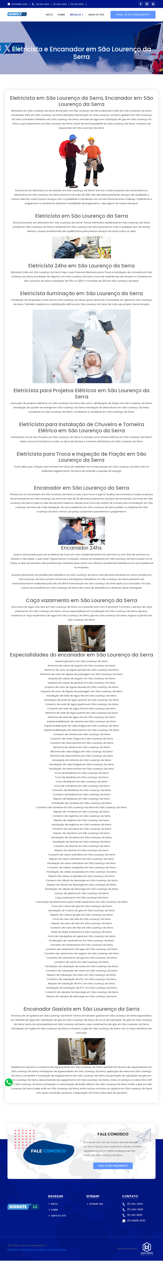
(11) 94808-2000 (19, 4)
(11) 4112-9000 (77, 4)
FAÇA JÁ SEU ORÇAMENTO (133, 14)
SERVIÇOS (76, 14)
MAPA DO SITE (96, 14)
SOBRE (61, 14)
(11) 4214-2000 (60, 4)
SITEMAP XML (96, 1203)
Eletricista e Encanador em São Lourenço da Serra (36, 1249)
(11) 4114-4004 (42, 4)
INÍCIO (49, 14)
